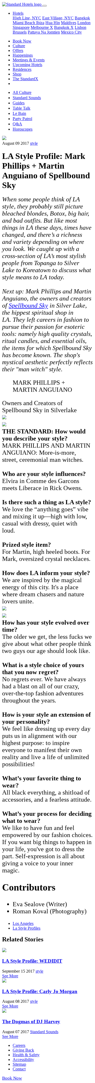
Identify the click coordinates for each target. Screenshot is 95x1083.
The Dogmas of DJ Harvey (31, 1021)
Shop (17, 74)
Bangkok (82, 18)
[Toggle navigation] (44, 6)
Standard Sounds (27, 97)
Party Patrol (22, 118)
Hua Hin (52, 22)
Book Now (22, 41)
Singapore (21, 27)
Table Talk (21, 108)
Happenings (23, 55)
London (84, 22)
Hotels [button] (18, 13)
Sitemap (19, 1064)
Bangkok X (64, 27)
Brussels (20, 32)
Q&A (17, 124)
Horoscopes (22, 129)
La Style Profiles (26, 928)
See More (10, 976)
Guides (19, 103)
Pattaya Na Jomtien (44, 32)
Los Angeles (23, 923)
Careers (19, 1045)
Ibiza (40, 22)
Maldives (68, 22)
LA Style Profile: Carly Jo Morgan (39, 991)
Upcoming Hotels (27, 64)
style (34, 143)
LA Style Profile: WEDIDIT (32, 961)
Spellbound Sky (28, 305)
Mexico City (71, 32)
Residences (22, 69)
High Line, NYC (27, 18)
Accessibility (23, 1059)
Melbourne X (42, 27)
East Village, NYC (58, 18)
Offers (18, 50)
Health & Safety (26, 1055)
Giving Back (23, 1050)
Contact (19, 1069)
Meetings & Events (29, 60)
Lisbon (80, 27)
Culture (19, 46)
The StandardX (25, 79)
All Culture (22, 92)
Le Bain (19, 113)
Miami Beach (24, 22)
